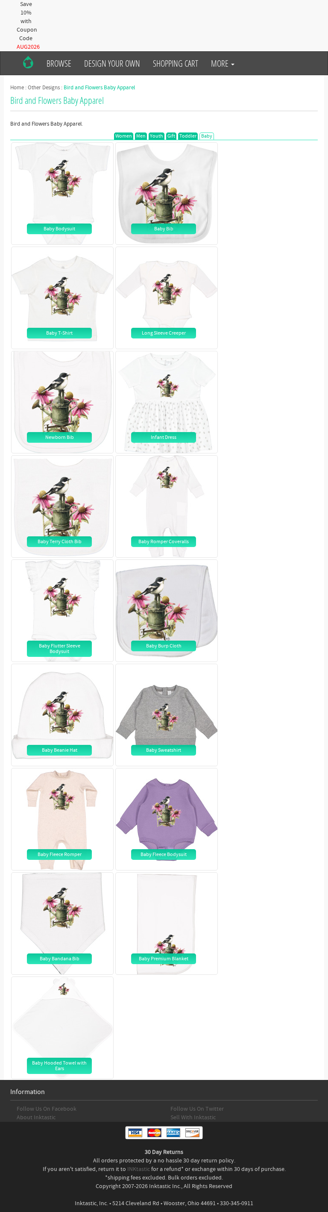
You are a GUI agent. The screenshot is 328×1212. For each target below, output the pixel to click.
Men (141, 136)
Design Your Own (112, 63)
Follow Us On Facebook (46, 1109)
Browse (59, 63)
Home (17, 87)
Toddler (187, 136)
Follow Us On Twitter (197, 1109)
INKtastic (138, 1169)
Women (123, 136)
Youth (156, 136)
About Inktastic (36, 1117)
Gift (171, 136)
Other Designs (44, 87)
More (220, 63)
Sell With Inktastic (193, 1117)
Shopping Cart (175, 63)
